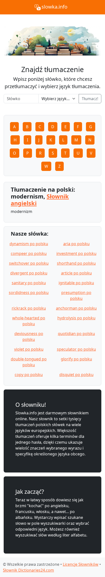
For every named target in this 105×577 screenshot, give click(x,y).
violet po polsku (28, 349)
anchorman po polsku (76, 308)
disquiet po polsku (76, 374)
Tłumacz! (90, 98)
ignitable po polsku (76, 282)
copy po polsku (29, 374)
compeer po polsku (29, 253)
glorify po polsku (76, 359)
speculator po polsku (76, 349)
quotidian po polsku (76, 333)
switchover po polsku (29, 263)
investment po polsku (76, 253)
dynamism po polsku (29, 243)
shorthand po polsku (76, 263)
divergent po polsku (28, 273)
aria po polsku (76, 243)
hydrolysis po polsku (76, 318)
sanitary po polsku (29, 282)
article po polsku (76, 273)
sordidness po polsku (29, 292)
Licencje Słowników (80, 564)
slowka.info (54, 6)
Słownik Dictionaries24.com (28, 570)
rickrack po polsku (29, 308)
